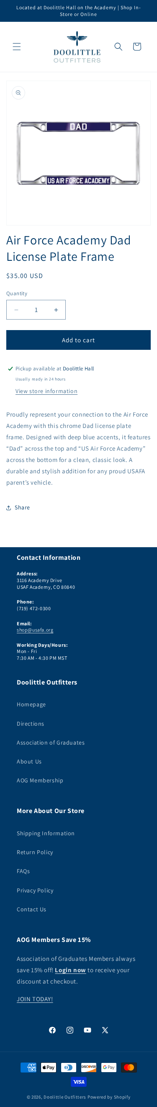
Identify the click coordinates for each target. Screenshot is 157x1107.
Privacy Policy (35, 890)
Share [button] (22, 507)
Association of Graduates (51, 742)
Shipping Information (46, 833)
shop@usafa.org (35, 630)
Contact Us (31, 909)
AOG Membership (40, 780)
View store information (46, 391)
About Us (29, 761)
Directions (30, 723)
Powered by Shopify (109, 1097)
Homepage (31, 704)
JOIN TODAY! (35, 999)
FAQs (23, 871)
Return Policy (35, 852)
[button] (17, 46)
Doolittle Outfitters (65, 1097)
